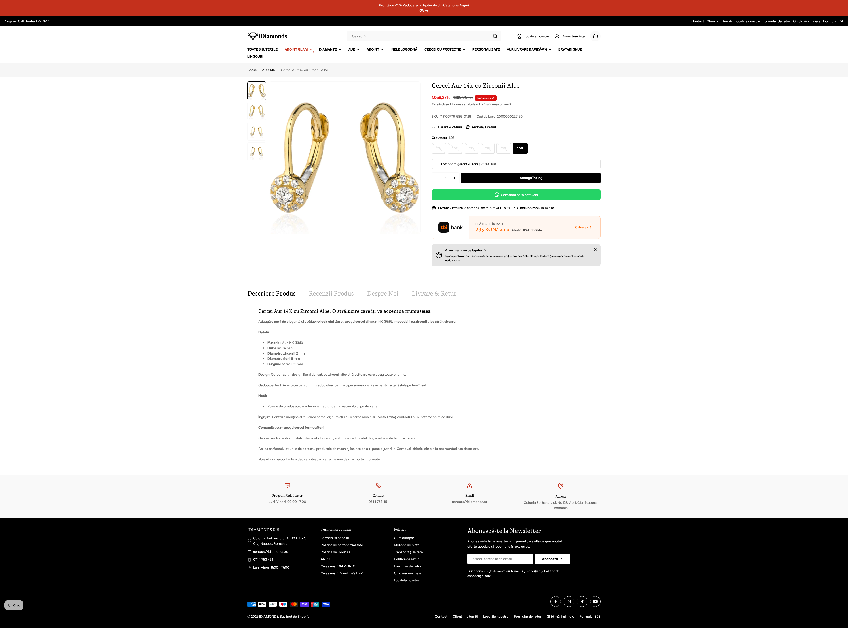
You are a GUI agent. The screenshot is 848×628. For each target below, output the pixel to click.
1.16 (490, 150)
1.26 (520, 148)
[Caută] (495, 36)
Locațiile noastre (747, 21)
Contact (697, 21)
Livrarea (455, 104)
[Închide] (595, 249)
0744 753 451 (378, 502)
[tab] (271, 294)
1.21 (506, 150)
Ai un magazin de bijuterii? (465, 250)
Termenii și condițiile (525, 571)
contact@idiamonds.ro (469, 502)
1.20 (457, 150)
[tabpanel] (424, 384)
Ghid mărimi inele (807, 21)
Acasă (252, 70)
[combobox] (424, 36)
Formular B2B (833, 21)
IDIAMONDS (268, 616)
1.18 (441, 150)
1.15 (474, 150)
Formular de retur (776, 21)
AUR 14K (268, 70)
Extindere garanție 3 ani (468, 164)
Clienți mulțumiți (719, 21)
